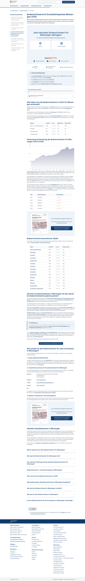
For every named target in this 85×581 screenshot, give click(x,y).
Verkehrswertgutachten (58, 571)
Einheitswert (34, 543)
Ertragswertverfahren (58, 554)
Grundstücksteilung (36, 532)
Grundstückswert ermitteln (59, 556)
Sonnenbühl (33, 269)
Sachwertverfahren (57, 565)
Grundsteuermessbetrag (37, 541)
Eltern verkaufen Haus (58, 527)
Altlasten (34, 559)
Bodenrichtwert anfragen (68, 2)
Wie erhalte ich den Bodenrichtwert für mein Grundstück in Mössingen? (18, 40)
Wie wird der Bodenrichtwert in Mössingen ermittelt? (44, 488)
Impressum (66, 579)
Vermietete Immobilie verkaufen (60, 540)
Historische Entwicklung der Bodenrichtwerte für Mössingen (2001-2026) (17, 24)
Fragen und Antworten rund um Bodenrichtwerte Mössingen (17, 49)
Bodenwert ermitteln (57, 552)
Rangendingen (33, 285)
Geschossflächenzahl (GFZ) (38, 529)
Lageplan (34, 557)
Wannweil (32, 283)
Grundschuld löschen (15, 558)
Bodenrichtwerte (14, 5)
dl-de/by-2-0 (64, 512)
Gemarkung (34, 555)
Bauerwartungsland (36, 527)
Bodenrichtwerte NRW (15, 532)
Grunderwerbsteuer (36, 545)
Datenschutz (72, 579)
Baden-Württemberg (24, 10)
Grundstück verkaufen (58, 529)
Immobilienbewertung (58, 561)
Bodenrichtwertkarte (36, 530)
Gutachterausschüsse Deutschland (17, 541)
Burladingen (33, 271)
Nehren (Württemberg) (35, 249)
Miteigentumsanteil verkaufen (59, 538)
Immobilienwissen (24, 5)
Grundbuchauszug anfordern (16, 556)
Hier (32, 84)
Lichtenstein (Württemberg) (36, 288)
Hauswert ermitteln (57, 559)
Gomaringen (33, 258)
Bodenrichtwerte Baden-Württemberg (18, 534)
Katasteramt (34, 553)
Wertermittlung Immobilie (58, 572)
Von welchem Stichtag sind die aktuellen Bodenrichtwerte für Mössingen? (47, 463)
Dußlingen (32, 255)
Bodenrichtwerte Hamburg (16, 530)
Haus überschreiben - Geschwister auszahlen (63, 558)
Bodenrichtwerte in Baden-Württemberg (40, 242)
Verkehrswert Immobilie (58, 569)
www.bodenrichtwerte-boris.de (37, 513)
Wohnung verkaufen (57, 542)
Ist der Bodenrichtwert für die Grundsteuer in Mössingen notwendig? (50, 500)
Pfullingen (32, 277)
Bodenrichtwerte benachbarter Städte (17, 28)
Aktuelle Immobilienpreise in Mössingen (17, 44)
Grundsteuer (34, 546)
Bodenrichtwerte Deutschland (16, 527)
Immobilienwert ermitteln (58, 563)
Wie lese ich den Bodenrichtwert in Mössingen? (42, 494)
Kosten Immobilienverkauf (59, 536)
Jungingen (32, 263)
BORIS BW (40, 364)
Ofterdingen (33, 252)
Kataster (33, 551)
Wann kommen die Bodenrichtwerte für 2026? (42, 476)
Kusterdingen (33, 274)
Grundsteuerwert (35, 539)
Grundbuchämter (48, 5)
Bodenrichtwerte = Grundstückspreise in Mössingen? (44, 470)
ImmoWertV (12, 553)
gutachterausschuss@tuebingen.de (45, 382)
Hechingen (32, 266)
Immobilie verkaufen (57, 534)
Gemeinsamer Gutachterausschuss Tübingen (45, 392)
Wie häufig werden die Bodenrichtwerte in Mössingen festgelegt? (48, 482)
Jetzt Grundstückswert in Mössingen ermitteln (51, 343)
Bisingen (32, 280)
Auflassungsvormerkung (15, 554)
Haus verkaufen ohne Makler (59, 532)
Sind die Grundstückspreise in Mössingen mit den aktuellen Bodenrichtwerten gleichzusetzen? (17, 34)
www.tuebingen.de (41, 379)
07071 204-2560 (41, 385)
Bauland (33, 534)
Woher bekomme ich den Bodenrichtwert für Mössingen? (46, 450)
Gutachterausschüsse (36, 5)
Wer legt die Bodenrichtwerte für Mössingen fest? (43, 456)
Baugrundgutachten (57, 546)
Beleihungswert (56, 548)
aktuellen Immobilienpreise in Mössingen (45, 443)
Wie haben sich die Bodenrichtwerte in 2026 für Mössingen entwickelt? (17, 19)
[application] (51, 157)
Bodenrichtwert (56, 550)
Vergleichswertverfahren (58, 567)
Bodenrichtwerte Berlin (15, 529)
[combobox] (50, 2)
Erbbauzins (12, 551)
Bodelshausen (33, 260)
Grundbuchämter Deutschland (16, 539)
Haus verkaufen (56, 530)
